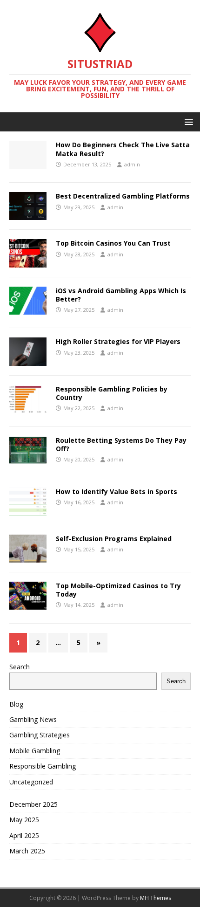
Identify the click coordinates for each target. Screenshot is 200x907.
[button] (187, 121)
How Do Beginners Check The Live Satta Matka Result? (123, 149)
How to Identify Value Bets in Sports (116, 491)
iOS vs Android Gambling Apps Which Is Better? (121, 294)
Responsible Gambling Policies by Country (111, 393)
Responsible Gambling (42, 766)
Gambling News (33, 719)
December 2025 (33, 804)
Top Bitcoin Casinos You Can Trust (113, 243)
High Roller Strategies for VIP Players (118, 341)
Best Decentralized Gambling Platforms (123, 196)
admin (132, 164)
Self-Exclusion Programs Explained (114, 538)
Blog (16, 704)
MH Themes (155, 898)
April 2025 (24, 835)
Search (19, 666)
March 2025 (27, 850)
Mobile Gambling (34, 750)
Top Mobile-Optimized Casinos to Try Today (118, 589)
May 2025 (24, 819)
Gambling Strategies (39, 734)
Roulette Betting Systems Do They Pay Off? (121, 444)
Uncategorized (31, 781)
